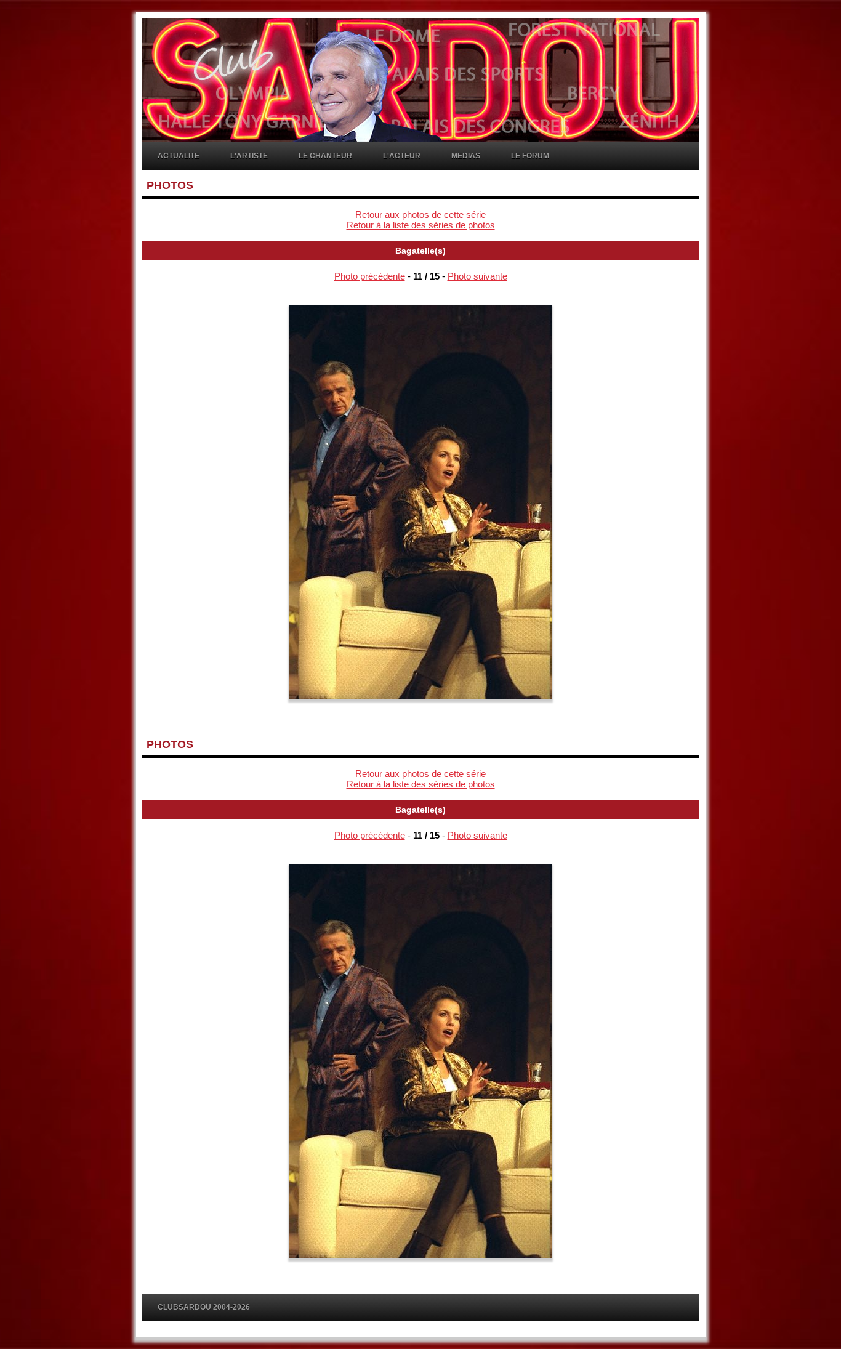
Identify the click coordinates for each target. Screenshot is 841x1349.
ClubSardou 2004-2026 (204, 1307)
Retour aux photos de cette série (420, 214)
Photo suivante (477, 276)
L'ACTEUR (401, 155)
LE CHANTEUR (325, 155)
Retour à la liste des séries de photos (421, 225)
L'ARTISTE (249, 155)
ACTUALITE (178, 155)
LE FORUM (530, 155)
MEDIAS (465, 155)
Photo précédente (369, 276)
